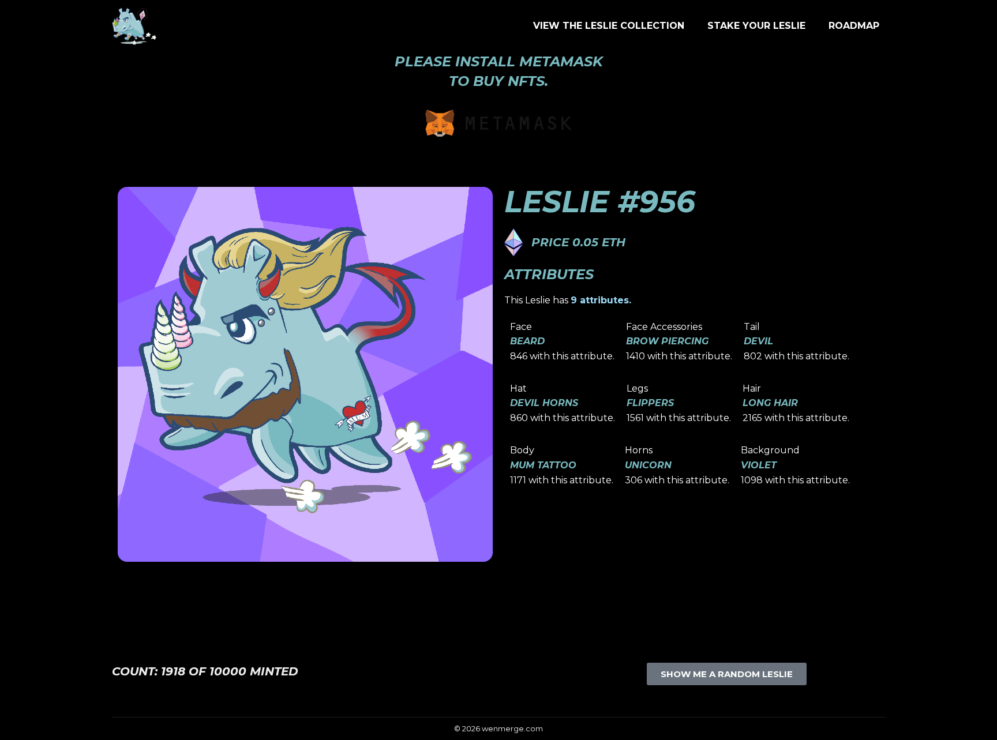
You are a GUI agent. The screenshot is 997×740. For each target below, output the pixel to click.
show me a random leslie (727, 673)
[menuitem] (608, 26)
